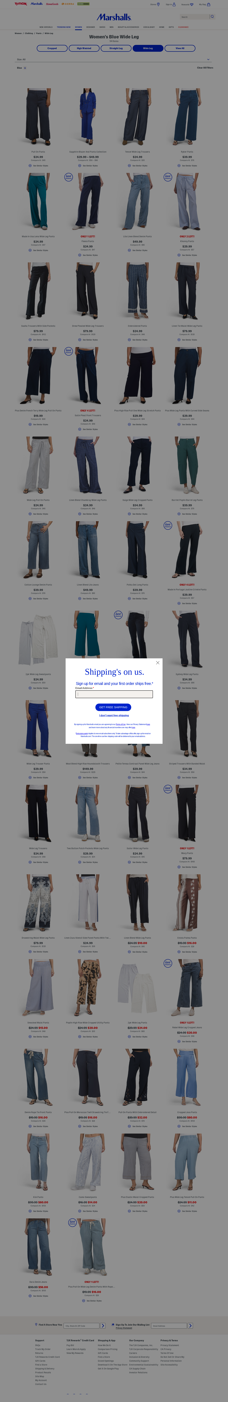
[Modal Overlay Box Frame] (114, 701)
